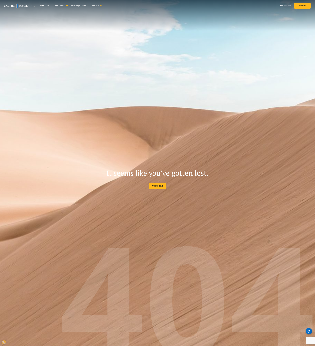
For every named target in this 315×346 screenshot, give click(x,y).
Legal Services (59, 6)
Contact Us (302, 6)
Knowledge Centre (78, 6)
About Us (95, 6)
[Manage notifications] (4, 342)
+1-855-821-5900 (284, 6)
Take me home (157, 186)
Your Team (44, 6)
